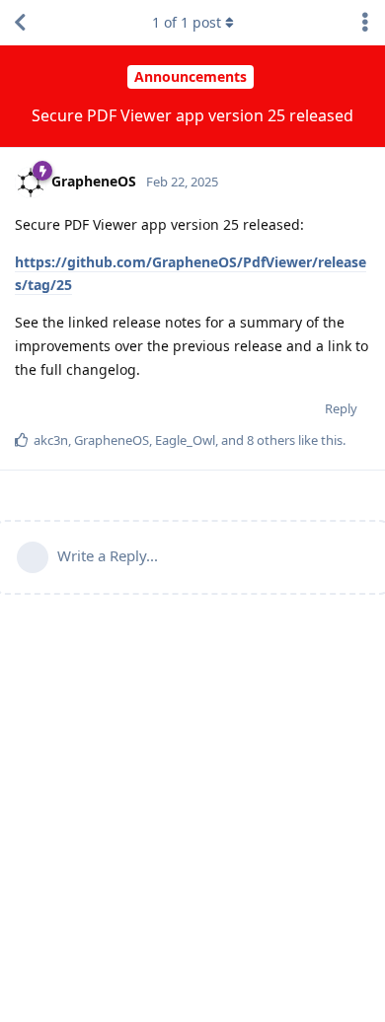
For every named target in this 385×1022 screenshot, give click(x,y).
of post (186, 22)
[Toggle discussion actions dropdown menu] (365, 22)
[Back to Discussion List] (19, 22)
